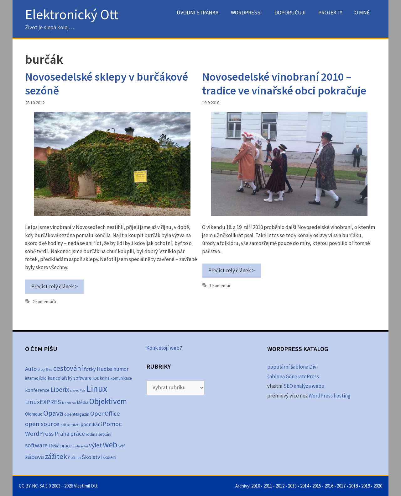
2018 (353, 486)
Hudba (104, 368)
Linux (96, 388)
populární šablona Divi (292, 366)
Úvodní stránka (197, 12)
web (110, 444)
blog (41, 369)
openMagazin (76, 414)
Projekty (330, 12)
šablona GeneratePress (293, 376)
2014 (304, 486)
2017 (341, 486)
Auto (31, 368)
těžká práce (60, 446)
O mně (362, 12)
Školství (92, 457)
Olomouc (33, 414)
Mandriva (69, 403)
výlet (95, 445)
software (36, 445)
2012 (280, 486)
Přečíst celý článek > (54, 286)
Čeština (74, 457)
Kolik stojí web (163, 347)
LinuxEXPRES (43, 402)
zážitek (56, 456)
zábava (34, 457)
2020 (377, 486)
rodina (91, 434)
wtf (121, 446)
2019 (365, 486)
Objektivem (108, 401)
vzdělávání (80, 446)
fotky (90, 369)
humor (120, 368)
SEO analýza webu (304, 385)
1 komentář (220, 285)
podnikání (91, 424)
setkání (104, 434)
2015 (316, 486)
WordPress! (246, 12)
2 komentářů (44, 301)
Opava (53, 413)
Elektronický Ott (71, 14)
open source (42, 424)
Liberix (59, 389)
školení (109, 457)
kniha (105, 378)
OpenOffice (105, 413)
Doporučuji (290, 12)
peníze (73, 424)
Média (82, 402)
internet (31, 378)
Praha (62, 433)
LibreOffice (77, 391)
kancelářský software (69, 378)
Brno (49, 369)
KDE (95, 378)
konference (37, 390)
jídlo (43, 378)
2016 (329, 486)
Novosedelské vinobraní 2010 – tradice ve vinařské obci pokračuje (284, 83)
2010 (255, 486)
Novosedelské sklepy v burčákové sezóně (106, 83)
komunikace (121, 378)
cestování (68, 368)
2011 (267, 486)
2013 (292, 486)
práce (77, 433)
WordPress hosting (330, 395)
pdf (63, 424)
